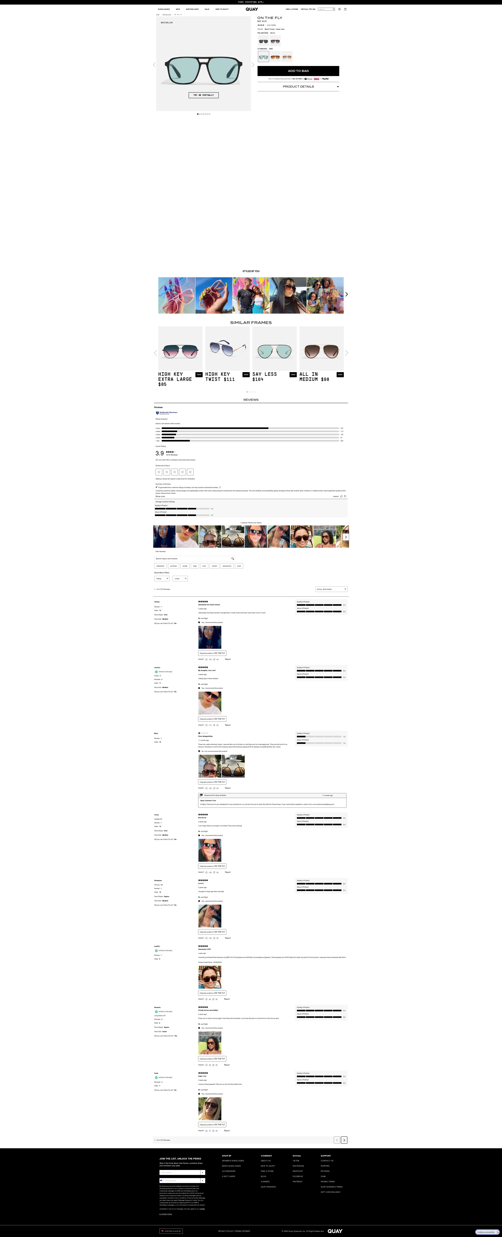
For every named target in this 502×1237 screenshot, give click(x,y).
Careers (265, 1182)
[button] (247, 392)
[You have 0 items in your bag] (345, 9)
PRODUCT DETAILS (298, 86)
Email (162, 1168)
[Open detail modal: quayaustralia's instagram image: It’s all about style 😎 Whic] (176, 295)
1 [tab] (198, 114)
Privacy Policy (226, 1231)
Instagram (298, 1166)
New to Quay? (268, 1166)
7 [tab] (209, 114)
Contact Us (327, 1161)
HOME (157, 14)
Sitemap (246, 1231)
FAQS (323, 1176)
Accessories (228, 1171)
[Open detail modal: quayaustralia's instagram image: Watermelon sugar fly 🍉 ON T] (213, 295)
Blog (263, 1176)
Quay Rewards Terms (332, 1187)
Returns (325, 1171)
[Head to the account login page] (339, 9)
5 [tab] (206, 114)
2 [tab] (200, 114)
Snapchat (298, 1171)
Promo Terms (328, 1182)
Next (253, 64)
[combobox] (325, 9)
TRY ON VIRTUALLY (203, 95)
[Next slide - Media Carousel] (346, 294)
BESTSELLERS (166, 14)
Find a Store (267, 1171)
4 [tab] (204, 114)
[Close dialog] (496, 1176)
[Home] (252, 9)
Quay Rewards (268, 1187)
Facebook (298, 1176)
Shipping (325, 1166)
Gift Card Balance (330, 1192)
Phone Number (167, 1176)
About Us (266, 1161)
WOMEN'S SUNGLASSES (233, 1161)
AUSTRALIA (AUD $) (173, 1231)
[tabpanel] (203, 63)
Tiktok (296, 1161)
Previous (154, 64)
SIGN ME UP (474, 1209)
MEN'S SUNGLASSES (231, 1166)
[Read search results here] (333, 9)
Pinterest (298, 1182)
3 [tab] (202, 114)
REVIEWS (251, 399)
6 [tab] (208, 114)
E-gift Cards (228, 1176)
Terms (238, 1231)
